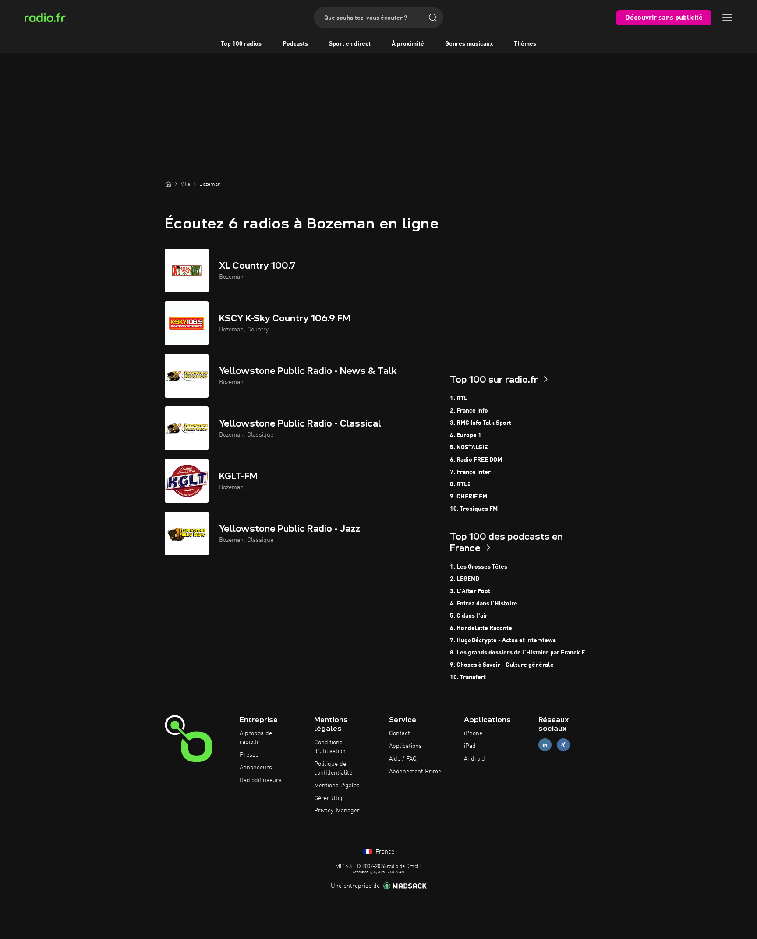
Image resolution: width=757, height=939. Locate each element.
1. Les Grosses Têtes (478, 567)
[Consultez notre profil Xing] (563, 745)
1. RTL (458, 398)
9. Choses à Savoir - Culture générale (502, 665)
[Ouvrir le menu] (727, 17)
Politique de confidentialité (333, 768)
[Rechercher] (433, 17)
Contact (399, 733)
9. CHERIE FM (468, 497)
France (384, 852)
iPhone (473, 733)
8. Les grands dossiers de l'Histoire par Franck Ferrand (521, 653)
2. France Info (469, 411)
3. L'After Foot (470, 591)
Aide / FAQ (403, 759)
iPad (470, 746)
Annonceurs (256, 768)
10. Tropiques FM (474, 509)
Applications (405, 746)
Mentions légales (337, 785)
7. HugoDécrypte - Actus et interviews (503, 640)
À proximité (408, 44)
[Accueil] (168, 184)
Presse (249, 755)
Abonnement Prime (415, 771)
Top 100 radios (241, 44)
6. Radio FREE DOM (476, 460)
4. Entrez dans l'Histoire (483, 604)
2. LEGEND (464, 579)
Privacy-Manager (337, 810)
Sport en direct (350, 44)
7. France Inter (470, 472)
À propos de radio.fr (256, 737)
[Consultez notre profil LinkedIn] (544, 745)
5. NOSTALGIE (469, 448)
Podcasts (295, 44)
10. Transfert (468, 677)
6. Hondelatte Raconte (481, 628)
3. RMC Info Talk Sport (480, 423)
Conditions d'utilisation (330, 747)
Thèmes (525, 44)
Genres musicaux (469, 44)
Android (474, 759)
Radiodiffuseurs (261, 780)
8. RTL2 (460, 484)
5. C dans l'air (469, 616)
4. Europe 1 (465, 435)
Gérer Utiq (328, 798)
